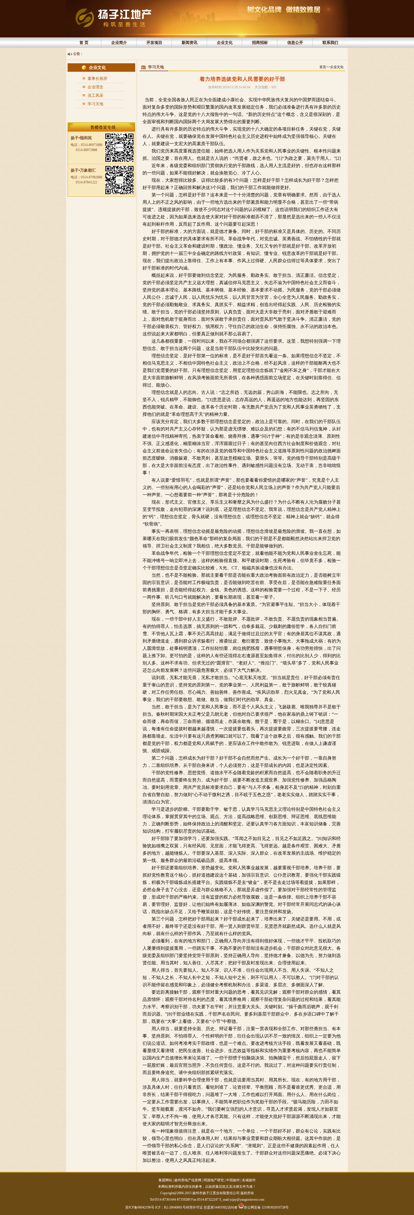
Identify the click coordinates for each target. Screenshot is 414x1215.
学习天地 (95, 104)
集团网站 (165, 1180)
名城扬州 (248, 1180)
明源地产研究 (214, 1180)
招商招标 (260, 43)
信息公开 (295, 43)
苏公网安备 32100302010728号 (266, 1207)
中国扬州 (233, 1180)
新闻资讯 (189, 43)
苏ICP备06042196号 (140, 1207)
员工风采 (95, 95)
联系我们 (330, 43)
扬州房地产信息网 (187, 1180)
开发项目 (154, 43)
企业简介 (119, 43)
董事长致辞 (97, 79)
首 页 (83, 43)
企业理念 (95, 87)
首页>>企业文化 (331, 67)
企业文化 (225, 43)
